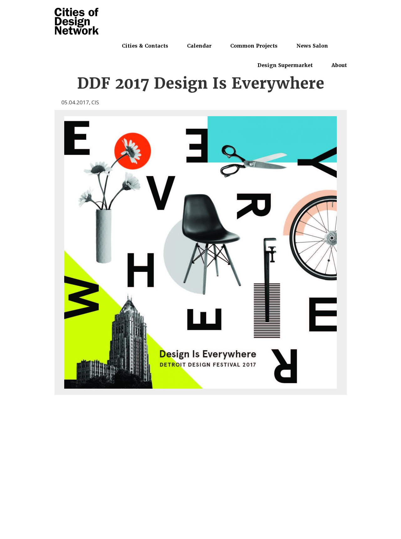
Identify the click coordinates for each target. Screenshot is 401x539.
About (339, 65)
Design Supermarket (285, 65)
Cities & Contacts (145, 46)
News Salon (312, 46)
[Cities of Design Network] (76, 22)
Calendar (199, 46)
